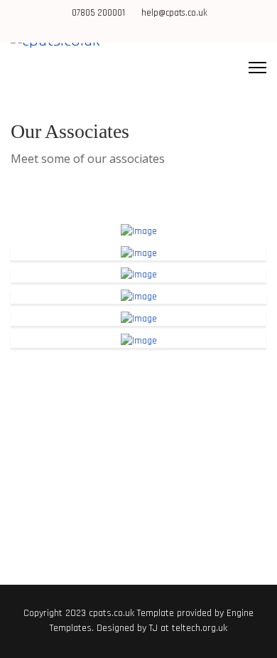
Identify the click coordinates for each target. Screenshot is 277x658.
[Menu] (257, 67)
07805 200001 (98, 12)
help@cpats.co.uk (174, 12)
